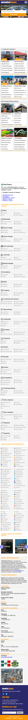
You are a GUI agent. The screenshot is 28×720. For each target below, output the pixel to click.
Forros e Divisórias (7, 259)
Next (26, 546)
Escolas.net (5, 487)
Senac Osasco (18, 118)
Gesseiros (5, 494)
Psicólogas (19, 521)
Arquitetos (18, 248)
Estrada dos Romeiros (20, 142)
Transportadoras (7, 528)
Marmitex (4, 223)
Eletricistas (5, 266)
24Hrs (5, 210)
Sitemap (20, 718)
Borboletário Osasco (6, 142)
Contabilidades (19, 466)
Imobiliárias (6, 499)
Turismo (17, 436)
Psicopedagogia (19, 293)
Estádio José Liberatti (6, 138)
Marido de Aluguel (8, 263)
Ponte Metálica (18, 138)
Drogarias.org (6, 482)
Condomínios (19, 471)
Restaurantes (18, 223)
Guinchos (17, 371)
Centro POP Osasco (5, 118)
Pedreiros (4, 268)
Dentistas (4, 284)
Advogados (5, 391)
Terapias (17, 295)
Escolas (4, 361)
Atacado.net (19, 451)
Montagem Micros (20, 334)
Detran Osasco (4, 90)
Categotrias (6, 422)
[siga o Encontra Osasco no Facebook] (3, 694)
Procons (5, 521)
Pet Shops (5, 286)
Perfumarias (5, 314)
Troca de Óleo (18, 351)
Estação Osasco (5, 92)
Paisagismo (19, 513)
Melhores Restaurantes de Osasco (20, 70)
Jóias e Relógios (6, 436)
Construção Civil (6, 402)
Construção (6, 255)
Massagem (5, 232)
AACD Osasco (18, 88)
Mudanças (18, 343)
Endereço (5, 484)
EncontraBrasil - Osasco (9, 197)
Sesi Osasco (17, 122)
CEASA (17, 464)
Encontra (14, 14)
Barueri (21, 547)
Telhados (4, 439)
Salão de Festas (6, 241)
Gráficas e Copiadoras (20, 321)
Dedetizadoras (19, 473)
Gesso (17, 257)
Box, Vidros (18, 370)
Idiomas (4, 363)
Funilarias (18, 492)
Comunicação (7, 319)
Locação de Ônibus (20, 341)
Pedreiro (5, 515)
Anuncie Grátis (19, 703)
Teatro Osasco (4, 149)
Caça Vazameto (6, 380)
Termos (15, 718)
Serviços (5, 367)
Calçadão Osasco (5, 63)
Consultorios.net (7, 469)
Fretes (4, 343)
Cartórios (5, 464)
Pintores (17, 268)
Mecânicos (5, 505)
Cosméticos (5, 312)
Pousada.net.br (19, 517)
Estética (5, 490)
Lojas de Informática (7, 334)
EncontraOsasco (18, 570)
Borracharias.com (7, 460)
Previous (3, 546)
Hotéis (17, 418)
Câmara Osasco (5, 88)
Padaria (4, 513)
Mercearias (18, 505)
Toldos (4, 276)
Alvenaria (5, 451)
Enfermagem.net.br (20, 485)
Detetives (4, 392)
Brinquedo (17, 241)
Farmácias (5, 492)
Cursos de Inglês (19, 359)
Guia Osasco (6, 196)
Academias (5, 230)
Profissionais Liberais (9, 388)
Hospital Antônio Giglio (20, 86)
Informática (6, 329)
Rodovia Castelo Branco (20, 149)
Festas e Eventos (8, 236)
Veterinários (18, 286)
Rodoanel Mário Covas (20, 144)
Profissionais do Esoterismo (11, 299)
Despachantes (19, 391)
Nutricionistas (18, 284)
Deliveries (18, 221)
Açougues (5, 448)
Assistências (6, 455)
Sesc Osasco (4, 146)
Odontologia (19, 476)
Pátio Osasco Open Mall (6, 70)
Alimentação (6, 219)
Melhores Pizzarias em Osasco (20, 68)
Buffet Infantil (18, 239)
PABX (3, 394)
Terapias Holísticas (7, 303)
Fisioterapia (19, 490)
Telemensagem (19, 215)
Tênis (3, 404)
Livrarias (5, 503)
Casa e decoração (8, 246)
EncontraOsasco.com (8, 195)
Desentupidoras (7, 377)
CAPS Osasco (4, 116)
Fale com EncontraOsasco (9, 702)
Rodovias (18, 522)
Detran (17, 478)
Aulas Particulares (6, 359)
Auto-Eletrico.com (20, 455)
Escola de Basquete (20, 232)
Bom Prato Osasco (19, 61)
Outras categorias (8, 400)
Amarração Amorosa (7, 301)
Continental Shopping (6, 66)
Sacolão (18, 524)
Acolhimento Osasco (6, 113)
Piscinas (17, 402)
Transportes (6, 338)
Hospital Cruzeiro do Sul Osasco (20, 92)
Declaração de (5, 407)
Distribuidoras (19, 474)
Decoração (18, 250)
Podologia (18, 314)
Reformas (17, 437)
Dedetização (18, 380)
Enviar (19, 712)
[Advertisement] (14, 32)
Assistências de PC (20, 332)
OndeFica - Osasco (7, 199)
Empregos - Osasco (8, 200)
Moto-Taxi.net (6, 508)
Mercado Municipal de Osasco (6, 94)
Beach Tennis (18, 415)
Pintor (4, 517)
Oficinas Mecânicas (7, 351)
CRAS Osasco (4, 120)
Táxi (3, 215)
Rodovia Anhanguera (19, 146)
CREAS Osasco (4, 122)
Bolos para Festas (6, 221)
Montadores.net (20, 508)
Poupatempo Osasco (6, 96)
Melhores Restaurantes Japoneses (20, 72)
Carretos (4, 341)
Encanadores (18, 266)
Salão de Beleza (7, 309)
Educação (6, 356)
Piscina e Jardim (20, 515)
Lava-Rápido (19, 501)
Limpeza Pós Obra (7, 373)
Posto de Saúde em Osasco (19, 94)
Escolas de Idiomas (20, 361)
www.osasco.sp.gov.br (6, 657)
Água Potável (18, 416)
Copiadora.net (6, 473)
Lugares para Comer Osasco (19, 63)
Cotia (7, 547)
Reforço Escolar (7, 522)
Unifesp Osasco (18, 124)
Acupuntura (18, 230)
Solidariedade (18, 429)
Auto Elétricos (5, 349)
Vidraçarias (18, 530)
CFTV (3, 332)
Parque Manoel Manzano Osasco (20, 140)
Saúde (5, 281)
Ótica (17, 512)
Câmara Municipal (20, 462)
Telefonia (17, 323)
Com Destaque (11, 703)
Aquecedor (5, 248)
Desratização (18, 382)
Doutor (4, 476)
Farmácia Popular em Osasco (19, 90)
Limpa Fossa (5, 384)
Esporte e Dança (7, 227)
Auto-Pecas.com (7, 457)
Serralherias (6, 272)
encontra (9, 2)
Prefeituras (18, 519)
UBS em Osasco (18, 96)
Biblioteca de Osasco (6, 140)
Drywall (4, 257)
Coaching (4, 293)
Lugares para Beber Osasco (19, 66)
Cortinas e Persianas (7, 250)
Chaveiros (4, 213)
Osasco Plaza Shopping (6, 68)
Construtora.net (19, 469)
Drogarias (17, 213)
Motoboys (4, 425)
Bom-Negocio (19, 459)
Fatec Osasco (18, 113)
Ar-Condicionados (7, 453)
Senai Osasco (18, 120)
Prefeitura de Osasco (6, 86)
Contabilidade (18, 404)
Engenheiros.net (7, 485)
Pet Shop (5, 501)
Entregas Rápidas (19, 425)
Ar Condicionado (6, 370)
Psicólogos (6, 290)
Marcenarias (18, 259)
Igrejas (17, 498)
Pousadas (5, 519)
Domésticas (6, 480)
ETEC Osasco (18, 116)
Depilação (17, 312)
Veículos (5, 347)
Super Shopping (5, 72)
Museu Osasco (4, 144)
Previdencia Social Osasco (7, 124)
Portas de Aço (19, 274)
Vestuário (4, 437)
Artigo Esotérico (19, 301)
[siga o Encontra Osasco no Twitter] (6, 694)
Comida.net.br (6, 471)
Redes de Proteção (20, 276)
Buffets (4, 239)
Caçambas (5, 462)
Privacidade (8, 718)
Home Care (5, 498)
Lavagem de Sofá (19, 392)
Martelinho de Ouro (20, 349)
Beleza (4, 459)
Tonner (4, 325)
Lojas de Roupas (20, 503)
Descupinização (6, 382)
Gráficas (18, 494)
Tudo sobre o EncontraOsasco (10, 700)
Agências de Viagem (21, 450)
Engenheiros (19, 484)
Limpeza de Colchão (20, 427)
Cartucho (4, 371)
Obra (4, 512)
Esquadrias (5, 274)
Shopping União (5, 61)
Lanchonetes (19, 499)
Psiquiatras (5, 295)
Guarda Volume (6, 496)
